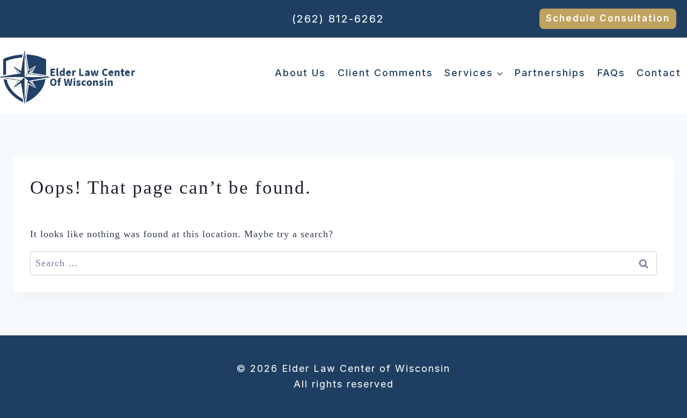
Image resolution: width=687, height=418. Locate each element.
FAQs (611, 72)
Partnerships (550, 72)
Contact (659, 72)
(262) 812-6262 (338, 18)
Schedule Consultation (608, 18)
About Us (300, 72)
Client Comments (385, 72)
